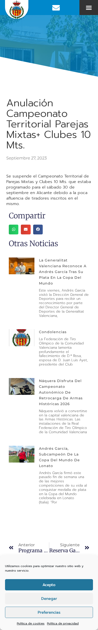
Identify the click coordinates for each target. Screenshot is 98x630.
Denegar (49, 598)
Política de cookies (30, 623)
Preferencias (49, 612)
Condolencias (53, 332)
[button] (88, 7)
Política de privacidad (63, 623)
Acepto (49, 585)
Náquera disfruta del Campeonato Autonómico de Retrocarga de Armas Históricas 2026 (61, 392)
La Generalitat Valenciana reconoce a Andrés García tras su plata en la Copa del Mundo (62, 272)
